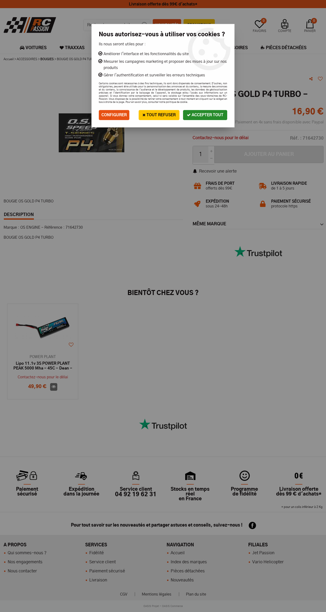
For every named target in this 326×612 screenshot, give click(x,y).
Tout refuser (161, 115)
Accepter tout (207, 115)
